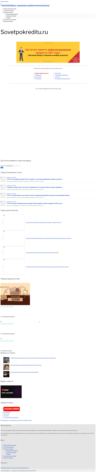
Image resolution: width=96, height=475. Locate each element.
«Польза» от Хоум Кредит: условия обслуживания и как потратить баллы (30, 346)
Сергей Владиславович (8, 316)
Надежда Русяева (7, 350)
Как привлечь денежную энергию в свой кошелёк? (24, 372)
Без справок (38, 77)
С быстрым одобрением (61, 75)
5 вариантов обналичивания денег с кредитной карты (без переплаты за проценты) (33, 358)
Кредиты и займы (8, 21)
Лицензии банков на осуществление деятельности (15, 468)
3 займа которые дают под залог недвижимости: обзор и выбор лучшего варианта (34, 187)
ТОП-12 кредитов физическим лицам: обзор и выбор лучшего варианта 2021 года (34, 203)
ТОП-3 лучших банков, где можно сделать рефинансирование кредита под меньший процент (38, 195)
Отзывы (8, 17)
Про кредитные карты (12, 14)
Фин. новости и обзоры (9, 19)
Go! (2, 167)
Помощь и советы (8, 12)
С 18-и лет (57, 77)
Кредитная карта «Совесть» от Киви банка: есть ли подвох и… (25, 329)
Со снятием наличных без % (62, 78)
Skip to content (4, 1)
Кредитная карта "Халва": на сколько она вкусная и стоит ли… (25, 311)
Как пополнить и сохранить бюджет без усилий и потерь (25, 365)
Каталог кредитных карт (9, 8)
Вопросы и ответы (11, 16)
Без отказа (58, 73)
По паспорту (38, 78)
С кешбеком (38, 75)
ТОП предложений (8, 10)
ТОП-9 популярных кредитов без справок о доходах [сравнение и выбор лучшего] (34, 179)
